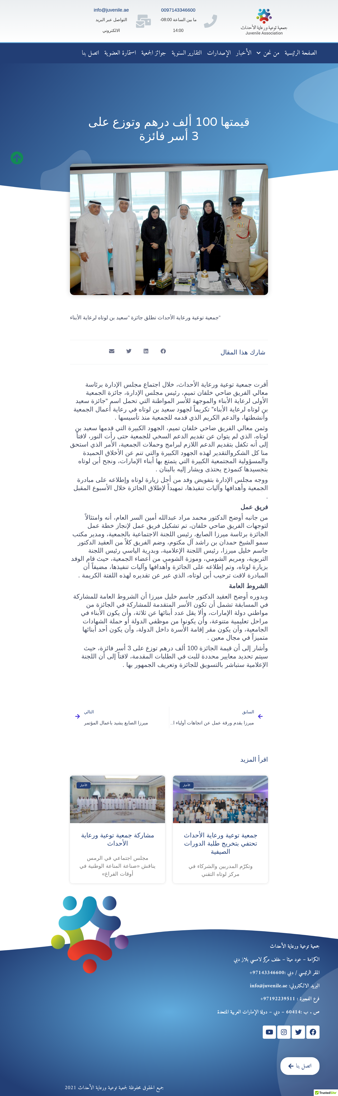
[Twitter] (298, 1032)
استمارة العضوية (120, 53)
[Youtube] (269, 1032)
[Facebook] (313, 1032)
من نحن (271, 53)
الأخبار (243, 53)
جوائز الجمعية (153, 53)
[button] (163, 351)
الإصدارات (219, 53)
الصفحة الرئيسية (301, 53)
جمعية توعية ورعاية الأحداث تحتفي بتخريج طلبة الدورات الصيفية (220, 843)
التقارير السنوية (187, 53)
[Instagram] (283, 1032)
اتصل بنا (90, 53)
